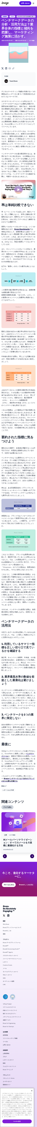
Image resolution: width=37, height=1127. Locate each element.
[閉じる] (32, 1091)
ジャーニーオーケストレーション (12, 958)
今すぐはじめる (9, 885)
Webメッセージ (7, 975)
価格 (4, 934)
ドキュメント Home (8, 1078)
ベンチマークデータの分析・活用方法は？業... (27, 16)
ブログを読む (7, 807)
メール (5, 968)
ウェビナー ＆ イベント (9, 1066)
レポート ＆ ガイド (8, 1060)
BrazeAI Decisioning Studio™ (11, 949)
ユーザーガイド (7, 1081)
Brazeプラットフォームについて (12, 927)
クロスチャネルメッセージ (10, 955)
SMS (4, 978)
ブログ (12, 16)
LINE (4, 984)
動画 (4, 1063)
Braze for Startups (8, 1026)
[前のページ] (5, 856)
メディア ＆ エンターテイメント (12, 1017)
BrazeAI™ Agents (8, 952)
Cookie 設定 (17, 1121)
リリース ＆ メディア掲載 (10, 1038)
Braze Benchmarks (22, 229)
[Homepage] (5, 3)
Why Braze (6, 924)
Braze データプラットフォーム (11, 942)
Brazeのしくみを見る (26, 885)
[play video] (18, 189)
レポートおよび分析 (8, 790)
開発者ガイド (6, 1084)
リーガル (5, 1041)
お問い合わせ (25, 3)
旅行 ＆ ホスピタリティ (9, 1013)
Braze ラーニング (8, 1069)
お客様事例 (6, 1053)
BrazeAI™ (5, 946)
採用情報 (5, 1035)
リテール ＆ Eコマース (9, 1007)
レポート (5, 962)
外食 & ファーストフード (10, 1010)
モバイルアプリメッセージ (10, 971)
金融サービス (6, 1020)
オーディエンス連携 (8, 981)
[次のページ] (32, 856)
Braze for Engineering (9, 1023)
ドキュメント (6, 1075)
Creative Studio (7, 965)
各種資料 (5, 16)
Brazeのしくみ (7, 930)
